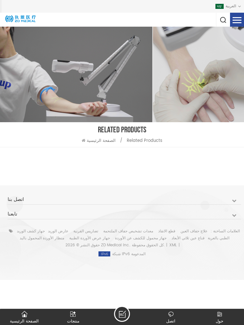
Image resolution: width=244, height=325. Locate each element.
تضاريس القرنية (85, 231)
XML (173, 245)
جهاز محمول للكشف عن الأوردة (140, 238)
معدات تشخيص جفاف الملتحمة (128, 231)
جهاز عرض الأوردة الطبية (89, 238)
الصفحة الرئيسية (101, 140)
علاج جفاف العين (193, 231)
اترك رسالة (122, 314)
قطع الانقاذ (166, 231)
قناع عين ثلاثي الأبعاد (188, 238)
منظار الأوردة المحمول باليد (42, 238)
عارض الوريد (58, 231)
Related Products (144, 140)
